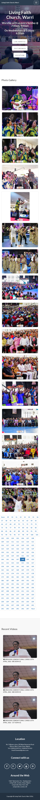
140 (17, 556)
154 (17, 563)
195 (12, 584)
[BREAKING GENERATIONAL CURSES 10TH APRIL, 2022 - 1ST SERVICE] (20, 707)
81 (27, 528)
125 (12, 549)
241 (32, 605)
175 (17, 573)
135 (27, 552)
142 (27, 556)
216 (12, 594)
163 (27, 566)
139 (12, 556)
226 (27, 598)
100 (32, 535)
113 (22, 542)
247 (27, 609)
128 (27, 549)
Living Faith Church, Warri (10, 2)
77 (10, 528)
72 (27, 524)
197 (22, 584)
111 (12, 542)
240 (27, 605)
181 (12, 577)
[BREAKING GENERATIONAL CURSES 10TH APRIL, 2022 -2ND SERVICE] (20, 677)
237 (12, 605)
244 (12, 609)
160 (12, 566)
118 (12, 545)
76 (6, 528)
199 (32, 584)
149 (27, 559)
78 (14, 528)
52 (20, 517)
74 (36, 524)
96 (14, 535)
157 (32, 563)
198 (27, 584)
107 (27, 538)
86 (10, 531)
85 (6, 531)
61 (19, 520)
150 (32, 559)
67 (6, 524)
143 (32, 556)
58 (6, 520)
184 (27, 577)
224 (17, 598)
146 (12, 559)
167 (12, 570)
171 (32, 570)
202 (12, 587)
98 (23, 535)
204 (22, 587)
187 (7, 580)
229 (7, 602)
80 (23, 528)
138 (7, 556)
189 (17, 580)
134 (22, 552)
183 (22, 577)
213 (32, 591)
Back (3, 517)
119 (17, 545)
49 (8, 517)
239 (22, 605)
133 (17, 552)
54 (29, 517)
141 (22, 556)
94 (6, 535)
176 (22, 573)
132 (12, 552)
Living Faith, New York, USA (20, 785)
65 (36, 520)
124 (7, 549)
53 (25, 517)
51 (16, 517)
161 (17, 566)
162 (22, 566)
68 (10, 524)
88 (19, 531)
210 (17, 591)
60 (14, 520)
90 (27, 531)
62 (23, 520)
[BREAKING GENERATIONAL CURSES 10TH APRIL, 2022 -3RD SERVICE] (20, 646)
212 (27, 591)
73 (31, 524)
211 (22, 591)
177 (27, 573)
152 (7, 563)
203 (17, 587)
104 (12, 538)
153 (12, 563)
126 (17, 549)
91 (31, 531)
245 (17, 609)
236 (7, 605)
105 (17, 538)
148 (22, 559)
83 (36, 528)
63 (27, 520)
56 (37, 517)
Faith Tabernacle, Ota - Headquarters (20, 781)
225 (22, 598)
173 (7, 573)
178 (32, 573)
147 (17, 559)
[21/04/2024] (20, 98)
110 (7, 542)
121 (27, 545)
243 (7, 609)
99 (27, 535)
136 (32, 552)
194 (7, 584)
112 (17, 542)
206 (32, 587)
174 (12, 573)
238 (17, 605)
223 (12, 598)
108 (32, 538)
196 (17, 584)
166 (7, 570)
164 (32, 566)
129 (32, 549)
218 (22, 594)
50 (12, 517)
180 (7, 577)
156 (27, 563)
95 (10, 535)
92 (36, 531)
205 (27, 587)
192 (32, 580)
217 (17, 594)
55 (33, 517)
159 (7, 566)
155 (22, 563)
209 (12, 591)
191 (27, 580)
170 (27, 570)
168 (17, 570)
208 (7, 591)
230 (12, 602)
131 (7, 552)
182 (17, 577)
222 (7, 598)
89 (23, 531)
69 (14, 524)
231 (17, 602)
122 (32, 545)
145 (7, 559)
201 (7, 587)
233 (27, 602)
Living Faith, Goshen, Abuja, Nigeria (20, 783)
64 (31, 520)
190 (22, 580)
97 (19, 535)
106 (22, 538)
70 (19, 524)
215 (7, 594)
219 (27, 594)
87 (14, 531)
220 (32, 594)
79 (19, 528)
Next (33, 609)
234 (32, 602)
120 (22, 545)
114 (27, 542)
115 (32, 542)
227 (32, 598)
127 (22, 549)
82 (31, 528)
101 (37, 535)
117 (7, 545)
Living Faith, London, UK (20, 787)
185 (32, 577)
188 (12, 580)
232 (22, 602)
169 (22, 570)
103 (7, 538)
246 (22, 609)
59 (10, 520)
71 (23, 524)
